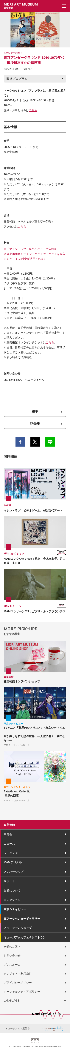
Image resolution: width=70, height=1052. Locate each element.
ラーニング (11, 853)
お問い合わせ (12, 955)
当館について (12, 890)
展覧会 (8, 834)
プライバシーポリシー (18, 982)
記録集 (35, 424)
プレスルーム (12, 964)
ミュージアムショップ (18, 928)
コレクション (12, 899)
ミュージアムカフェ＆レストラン (25, 937)
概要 (35, 412)
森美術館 (9, 824)
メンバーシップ (13, 871)
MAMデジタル (13, 862)
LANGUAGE (11, 1000)
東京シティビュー (15, 909)
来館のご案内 (12, 946)
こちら (33, 110)
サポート (9, 881)
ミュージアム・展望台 (17, 1028)
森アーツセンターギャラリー (22, 918)
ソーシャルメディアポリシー (22, 991)
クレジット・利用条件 (18, 973)
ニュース (9, 843)
